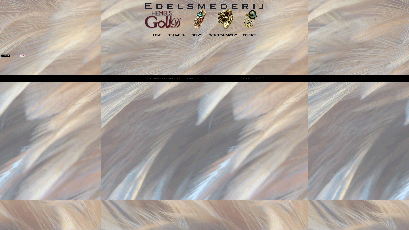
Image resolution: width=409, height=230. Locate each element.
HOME (157, 35)
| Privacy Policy (195, 78)
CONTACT (249, 35)
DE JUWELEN (176, 35)
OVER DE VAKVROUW (223, 35)
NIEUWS (197, 35)
